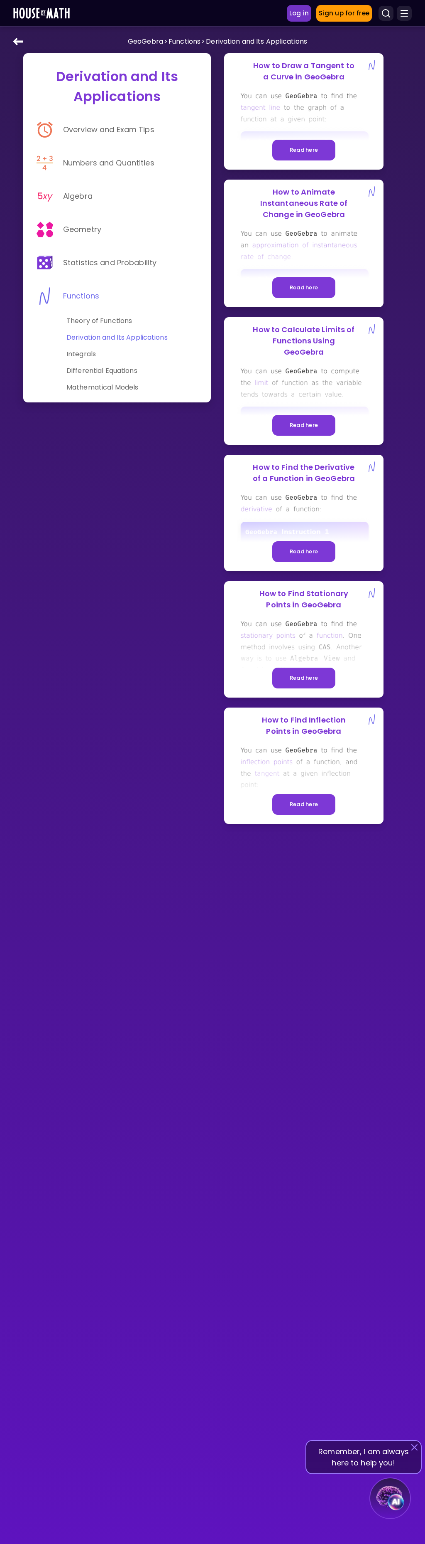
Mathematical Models (102, 387)
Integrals (81, 354)
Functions (184, 41)
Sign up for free (344, 13)
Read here (304, 150)
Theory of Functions (99, 321)
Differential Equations (101, 370)
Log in (299, 13)
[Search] (386, 13)
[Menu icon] (404, 13)
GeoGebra (145, 41)
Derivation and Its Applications (256, 41)
